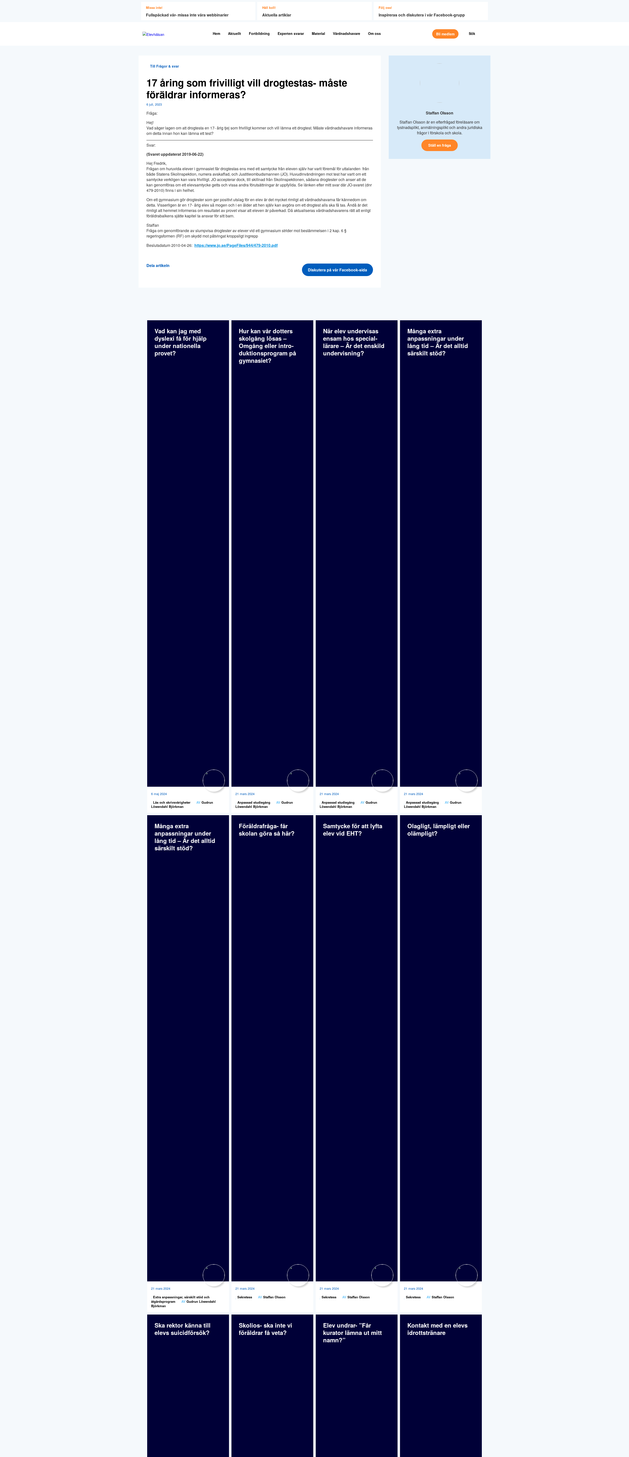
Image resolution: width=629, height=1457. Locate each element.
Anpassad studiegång (253, 802)
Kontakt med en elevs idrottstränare (437, 1329)
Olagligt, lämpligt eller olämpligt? (438, 829)
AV (198, 802)
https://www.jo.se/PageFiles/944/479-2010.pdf (236, 245)
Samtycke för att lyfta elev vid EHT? (352, 829)
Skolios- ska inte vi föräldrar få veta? (265, 1329)
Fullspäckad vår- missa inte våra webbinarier (187, 15)
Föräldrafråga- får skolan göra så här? (267, 829)
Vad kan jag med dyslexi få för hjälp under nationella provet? (181, 342)
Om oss (374, 33)
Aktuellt (234, 33)
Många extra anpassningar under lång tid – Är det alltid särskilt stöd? (437, 342)
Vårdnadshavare (346, 33)
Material (318, 33)
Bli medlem (445, 33)
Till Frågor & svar (164, 66)
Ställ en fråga (439, 145)
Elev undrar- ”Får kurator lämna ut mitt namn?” (352, 1332)
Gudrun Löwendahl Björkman (182, 804)
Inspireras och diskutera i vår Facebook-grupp (422, 15)
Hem (216, 33)
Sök (472, 33)
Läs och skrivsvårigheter (171, 802)
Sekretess (244, 1297)
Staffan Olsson (439, 113)
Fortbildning (259, 33)
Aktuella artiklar (276, 15)
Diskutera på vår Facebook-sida (337, 270)
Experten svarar (291, 33)
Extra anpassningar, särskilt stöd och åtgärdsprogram (180, 1299)
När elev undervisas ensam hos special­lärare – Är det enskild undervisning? (354, 342)
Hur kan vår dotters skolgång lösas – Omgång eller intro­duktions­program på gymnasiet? (267, 345)
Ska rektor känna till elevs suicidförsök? (183, 1329)
